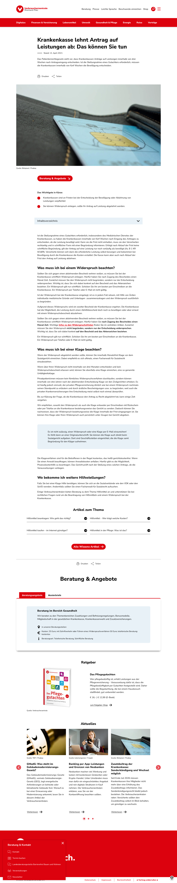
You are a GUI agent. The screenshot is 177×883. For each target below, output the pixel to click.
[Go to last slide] (18, 767)
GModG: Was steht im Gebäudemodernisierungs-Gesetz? (43, 767)
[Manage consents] (172, 878)
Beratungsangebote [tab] (32, 595)
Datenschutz (90, 880)
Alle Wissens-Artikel (86, 546)
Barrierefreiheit (124, 880)
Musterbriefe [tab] (54, 595)
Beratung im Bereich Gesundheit (57, 610)
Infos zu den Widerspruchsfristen (76, 325)
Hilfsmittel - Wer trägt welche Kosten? (109, 518)
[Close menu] (62, 843)
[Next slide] (158, 767)
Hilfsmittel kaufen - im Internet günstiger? (47, 530)
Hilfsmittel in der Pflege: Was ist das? (108, 530)
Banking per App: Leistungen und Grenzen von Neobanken (86, 765)
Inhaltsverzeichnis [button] (47, 221)
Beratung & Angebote (52, 178)
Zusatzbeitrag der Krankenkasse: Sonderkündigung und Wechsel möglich (130, 768)
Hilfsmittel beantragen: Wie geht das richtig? (49, 518)
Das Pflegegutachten (102, 674)
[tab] (84, 818)
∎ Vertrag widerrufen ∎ (147, 880)
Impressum (106, 880)
